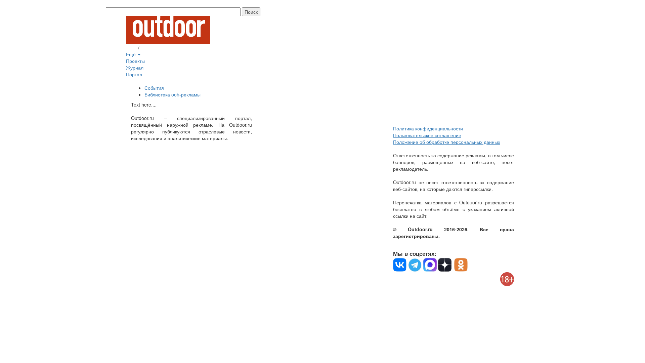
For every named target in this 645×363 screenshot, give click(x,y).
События (154, 87)
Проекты (135, 60)
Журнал (134, 67)
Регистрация (154, 47)
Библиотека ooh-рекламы (172, 94)
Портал (134, 74)
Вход (131, 47)
